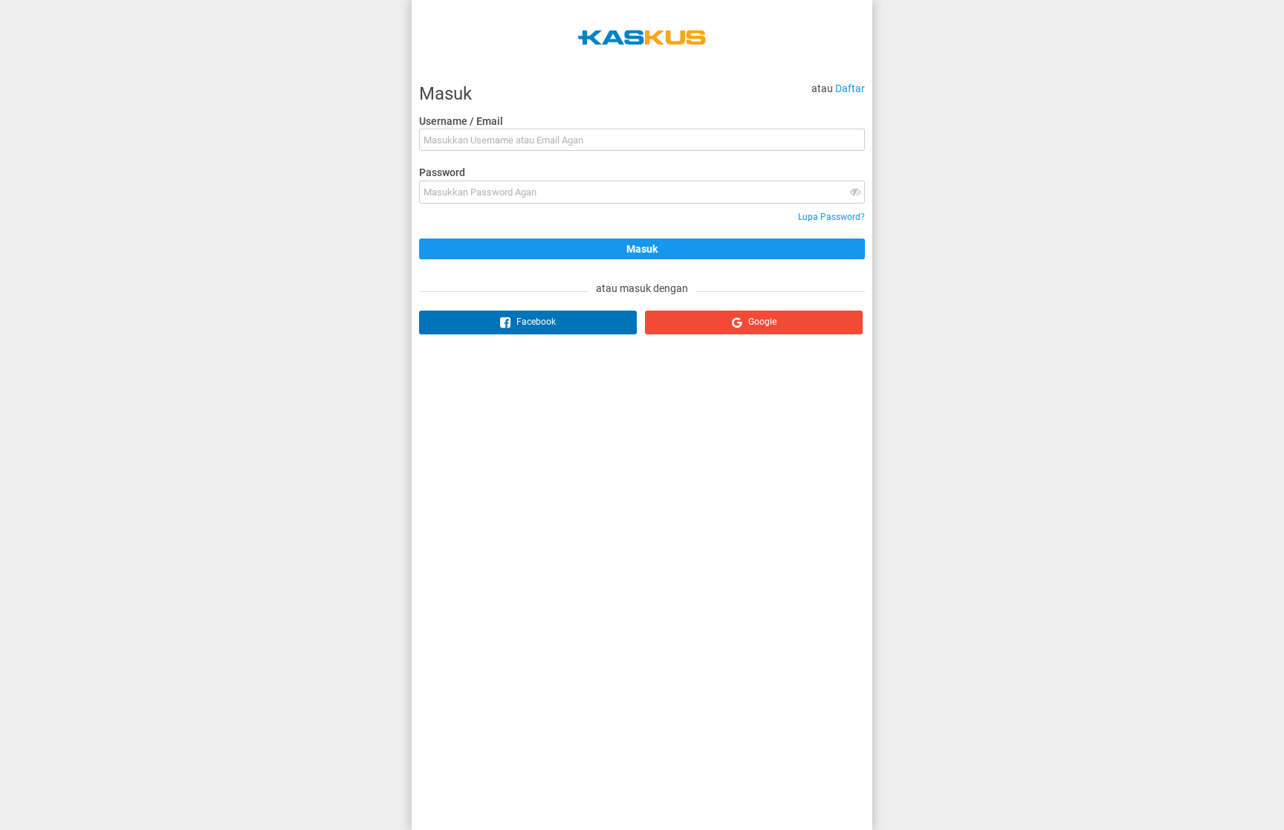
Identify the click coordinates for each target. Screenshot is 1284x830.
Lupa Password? (831, 217)
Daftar (850, 88)
